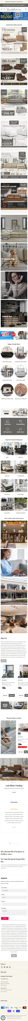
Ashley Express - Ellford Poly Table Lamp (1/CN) (8, 683)
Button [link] (3, 661)
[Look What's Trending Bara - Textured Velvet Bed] (14, 769)
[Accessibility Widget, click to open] (3, 1018)
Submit (4, 918)
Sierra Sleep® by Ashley (22, 742)
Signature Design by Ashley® (7, 685)
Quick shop (5, 695)
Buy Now (14, 792)
